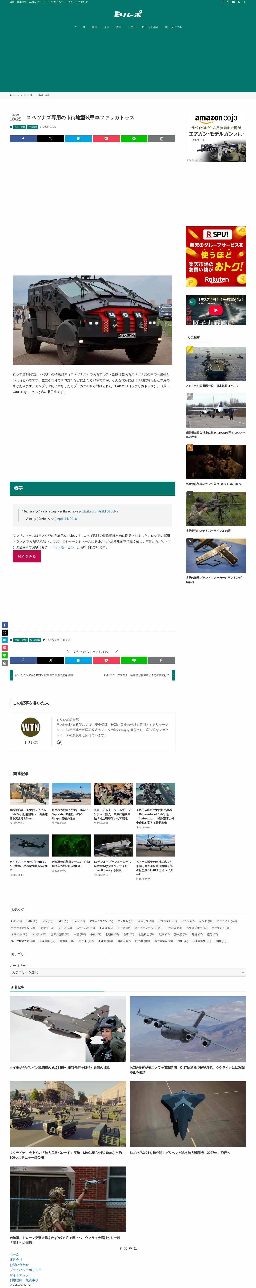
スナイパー (85, 927)
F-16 (31, 921)
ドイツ (123, 927)
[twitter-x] (228, 2)
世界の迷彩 (60, 934)
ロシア (66, 640)
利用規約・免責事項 (24, 1280)
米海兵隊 (47, 941)
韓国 (221, 941)
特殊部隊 (33, 127)
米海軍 (67, 941)
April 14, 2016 (67, 518)
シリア (65, 927)
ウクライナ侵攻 (23, 927)
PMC (62, 921)
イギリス (146, 921)
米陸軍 (105, 941)
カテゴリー (18, 965)
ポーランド (221, 927)
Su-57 (79, 921)
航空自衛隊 (163, 941)
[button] (23, 138)
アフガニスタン (101, 921)
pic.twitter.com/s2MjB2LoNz (98, 511)
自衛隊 (124, 941)
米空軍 (86, 941)
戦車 (164, 934)
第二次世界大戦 (23, 941)
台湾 (128, 934)
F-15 (16, 921)
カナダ (47, 927)
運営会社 (16, 1259)
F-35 (47, 921)
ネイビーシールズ (148, 927)
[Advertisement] (128, 62)
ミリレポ (30, 742)
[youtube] (233, 2)
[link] (59, 742)
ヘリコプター (196, 927)
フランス (174, 927)
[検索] (243, 2)
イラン (188, 921)
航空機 (142, 941)
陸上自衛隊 (202, 941)
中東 (95, 934)
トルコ (106, 927)
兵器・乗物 (19, 127)
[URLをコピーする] (161, 138)
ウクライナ (227, 921)
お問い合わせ (19, 1265)
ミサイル (19, 934)
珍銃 (197, 934)
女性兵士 (146, 934)
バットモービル (62, 547)
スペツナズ (53, 640)
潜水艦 (180, 934)
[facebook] (223, 2)
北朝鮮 (112, 934)
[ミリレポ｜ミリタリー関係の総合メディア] (128, 14)
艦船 (182, 941)
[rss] (238, 2)
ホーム (14, 1254)
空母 (212, 934)
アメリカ (125, 921)
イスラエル (167, 921)
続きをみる (27, 556)
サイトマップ (19, 1275)
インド (205, 921)
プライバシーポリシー (26, 1270)
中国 (80, 934)
